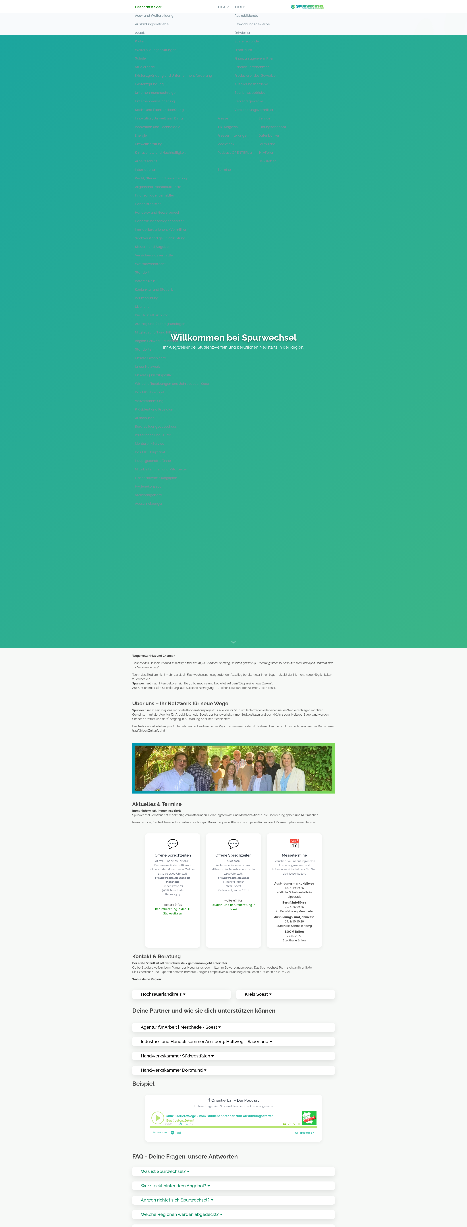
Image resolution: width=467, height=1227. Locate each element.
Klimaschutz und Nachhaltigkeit (160, 152)
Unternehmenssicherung (155, 101)
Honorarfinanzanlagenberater (159, 221)
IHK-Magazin (227, 127)
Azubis (140, 32)
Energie (141, 135)
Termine (224, 169)
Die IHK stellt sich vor (151, 315)
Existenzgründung (149, 84)
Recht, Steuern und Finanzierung (161, 178)
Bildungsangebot (272, 127)
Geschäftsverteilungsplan (156, 478)
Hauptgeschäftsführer (153, 460)
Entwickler (242, 32)
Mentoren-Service (149, 443)
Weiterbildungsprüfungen (155, 50)
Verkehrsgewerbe (248, 101)
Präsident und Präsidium (154, 409)
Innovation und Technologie (157, 127)
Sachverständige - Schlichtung (160, 238)
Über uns (142, 306)
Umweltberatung (148, 144)
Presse (222, 118)
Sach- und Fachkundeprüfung (159, 109)
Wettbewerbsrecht (150, 264)
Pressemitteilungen (232, 135)
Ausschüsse (145, 418)
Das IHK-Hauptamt (150, 452)
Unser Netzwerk (147, 366)
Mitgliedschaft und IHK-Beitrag (159, 332)
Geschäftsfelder (148, 7)
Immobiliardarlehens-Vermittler (160, 229)
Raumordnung (146, 298)
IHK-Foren (266, 152)
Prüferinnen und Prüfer (153, 435)
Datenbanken (269, 135)
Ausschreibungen (149, 503)
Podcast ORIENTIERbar (235, 152)
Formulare (266, 144)
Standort (142, 272)
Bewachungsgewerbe (252, 24)
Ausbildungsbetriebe (152, 24)
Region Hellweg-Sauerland (156, 341)
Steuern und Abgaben (153, 246)
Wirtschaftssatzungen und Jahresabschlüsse (172, 383)
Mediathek (225, 144)
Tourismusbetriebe (249, 92)
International (145, 169)
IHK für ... (240, 7)
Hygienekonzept (148, 486)
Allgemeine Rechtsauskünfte (158, 186)
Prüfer (140, 41)
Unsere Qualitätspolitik (153, 375)
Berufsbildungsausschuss (156, 426)
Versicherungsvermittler (154, 255)
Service (264, 118)
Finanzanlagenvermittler (154, 195)
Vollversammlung (149, 400)
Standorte (143, 349)
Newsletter (267, 161)
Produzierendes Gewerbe (254, 75)
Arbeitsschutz (146, 161)
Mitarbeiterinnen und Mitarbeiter (161, 469)
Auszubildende (246, 15)
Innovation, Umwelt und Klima (159, 118)
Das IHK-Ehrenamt (149, 392)
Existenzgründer (247, 41)
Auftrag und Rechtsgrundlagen (160, 323)
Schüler (141, 58)
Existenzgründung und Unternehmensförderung (173, 75)
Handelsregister (148, 204)
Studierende (145, 67)
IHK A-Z (223, 7)
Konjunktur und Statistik (154, 289)
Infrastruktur (145, 281)
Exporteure (243, 50)
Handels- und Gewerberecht (158, 212)
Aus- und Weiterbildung (154, 15)
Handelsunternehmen (251, 67)
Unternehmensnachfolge (155, 92)
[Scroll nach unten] (233, 641)
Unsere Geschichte (150, 358)
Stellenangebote (148, 495)
